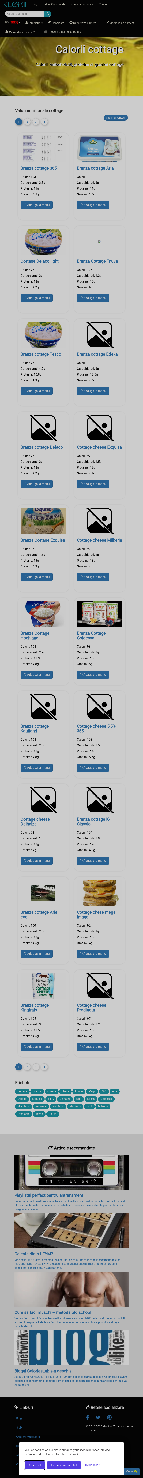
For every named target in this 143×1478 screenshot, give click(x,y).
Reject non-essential (64, 1465)
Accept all (35, 1465)
